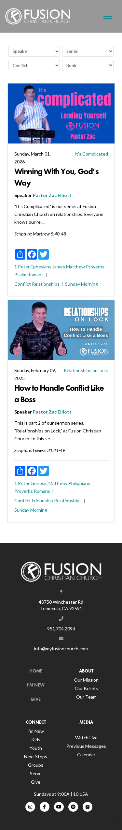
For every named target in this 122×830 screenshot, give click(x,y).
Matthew (75, 266)
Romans (35, 274)
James (58, 266)
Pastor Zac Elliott (52, 195)
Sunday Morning (81, 284)
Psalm (20, 274)
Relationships (46, 284)
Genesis (39, 483)
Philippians (79, 483)
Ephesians (41, 266)
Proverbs (95, 266)
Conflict (22, 284)
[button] (108, 16)
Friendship (42, 500)
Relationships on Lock (86, 370)
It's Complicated (91, 154)
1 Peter (22, 266)
